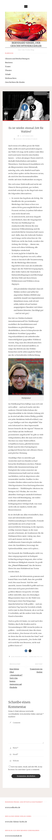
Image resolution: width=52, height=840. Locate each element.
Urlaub (8, 74)
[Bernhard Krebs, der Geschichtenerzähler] (26, 26)
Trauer (8, 66)
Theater (8, 70)
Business (9, 62)
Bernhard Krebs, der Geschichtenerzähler (26, 44)
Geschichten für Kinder (15, 82)
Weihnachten (10, 78)
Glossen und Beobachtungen (17, 59)
